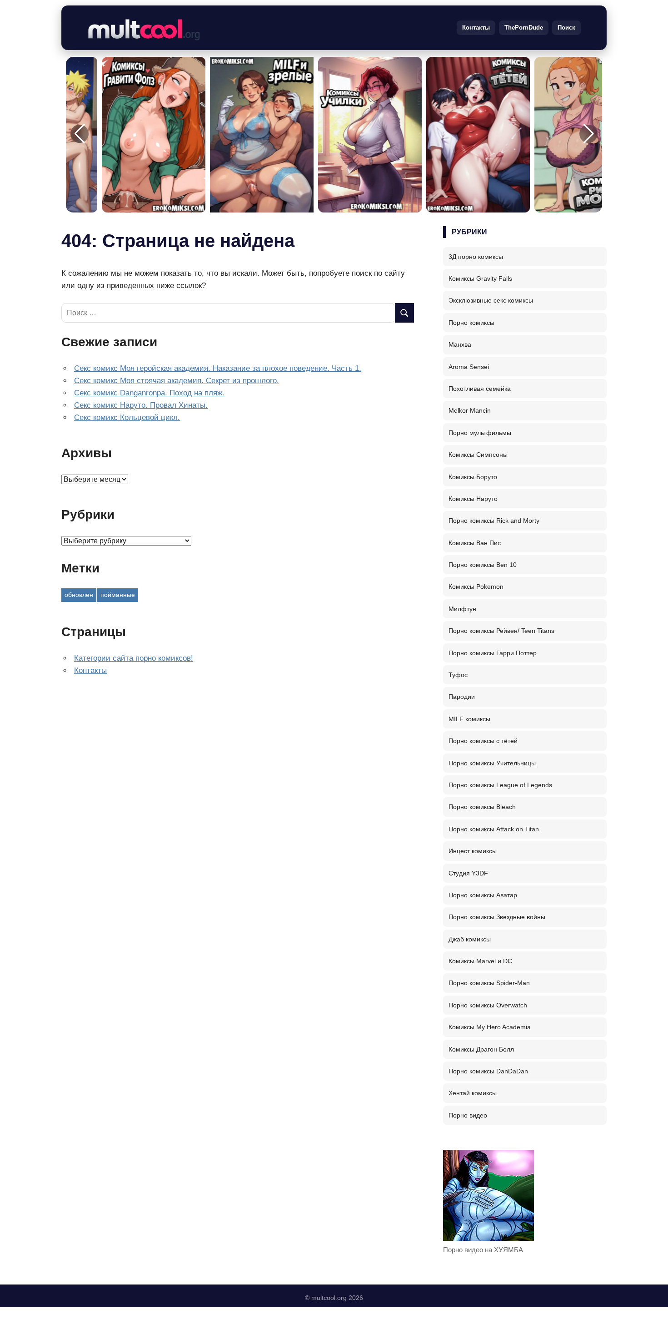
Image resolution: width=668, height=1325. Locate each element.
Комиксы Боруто (473, 476)
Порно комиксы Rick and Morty (494, 520)
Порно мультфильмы (480, 432)
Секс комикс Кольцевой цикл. (127, 417)
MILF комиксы (469, 719)
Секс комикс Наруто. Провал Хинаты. (141, 405)
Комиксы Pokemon (476, 586)
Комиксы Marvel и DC (480, 961)
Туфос (458, 674)
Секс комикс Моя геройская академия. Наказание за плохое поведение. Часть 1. (217, 368)
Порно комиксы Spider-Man (489, 982)
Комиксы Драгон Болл (481, 1049)
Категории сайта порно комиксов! (133, 658)
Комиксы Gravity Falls (480, 278)
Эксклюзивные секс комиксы (491, 300)
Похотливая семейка (480, 388)
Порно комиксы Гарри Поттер (493, 653)
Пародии (462, 696)
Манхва (460, 344)
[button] (588, 134)
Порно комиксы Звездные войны (497, 916)
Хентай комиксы (473, 1093)
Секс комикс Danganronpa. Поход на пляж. (149, 393)
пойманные (117, 594)
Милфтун (462, 608)
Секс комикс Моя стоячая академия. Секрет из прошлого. (176, 380)
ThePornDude (523, 27)
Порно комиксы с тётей (483, 740)
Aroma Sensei (469, 366)
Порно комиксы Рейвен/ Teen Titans (501, 630)
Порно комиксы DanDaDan (488, 1071)
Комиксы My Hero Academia (490, 1027)
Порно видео (468, 1115)
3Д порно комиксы (476, 256)
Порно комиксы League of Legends (500, 785)
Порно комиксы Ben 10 (483, 564)
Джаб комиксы (470, 939)
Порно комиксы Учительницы (492, 763)
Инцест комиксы (473, 851)
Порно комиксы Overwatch (488, 1005)
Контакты (476, 27)
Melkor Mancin (470, 410)
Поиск (566, 27)
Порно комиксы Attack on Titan (494, 829)
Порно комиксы (471, 322)
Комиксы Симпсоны (478, 454)
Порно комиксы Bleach (482, 806)
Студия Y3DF (468, 873)
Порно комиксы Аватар (483, 895)
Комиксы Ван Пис (475, 542)
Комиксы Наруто (473, 498)
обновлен (79, 594)
